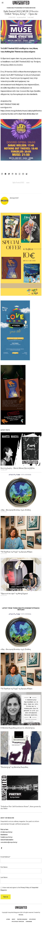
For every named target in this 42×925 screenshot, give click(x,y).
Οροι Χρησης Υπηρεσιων (18, 921)
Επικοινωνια (29, 921)
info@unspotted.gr (6, 832)
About (13, 919)
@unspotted (14, 198)
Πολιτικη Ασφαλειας (22, 919)
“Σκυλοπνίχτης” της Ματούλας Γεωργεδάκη (14, 767)
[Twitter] (9, 174)
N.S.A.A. (21, 914)
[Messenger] (5, 174)
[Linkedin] (16, 174)
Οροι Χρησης (32, 919)
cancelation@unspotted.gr (9, 842)
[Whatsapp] (19, 174)
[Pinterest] (12, 174)
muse (27, 182)
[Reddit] (26, 174)
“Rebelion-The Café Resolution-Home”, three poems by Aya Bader (21, 807)
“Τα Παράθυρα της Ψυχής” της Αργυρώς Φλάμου (16, 552)
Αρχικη (8, 919)
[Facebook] (2, 174)
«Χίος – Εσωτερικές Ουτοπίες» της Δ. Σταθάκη (16, 510)
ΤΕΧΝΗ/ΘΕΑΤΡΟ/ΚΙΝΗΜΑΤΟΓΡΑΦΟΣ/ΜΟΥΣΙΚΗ (21, 8)
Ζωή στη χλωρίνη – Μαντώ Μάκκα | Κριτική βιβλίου (18, 468)
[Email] (23, 174)
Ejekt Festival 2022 (18, 182)
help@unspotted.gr (7, 837)
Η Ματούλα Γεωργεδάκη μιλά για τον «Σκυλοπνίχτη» (18, 728)
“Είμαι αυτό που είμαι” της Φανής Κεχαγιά (14, 593)
